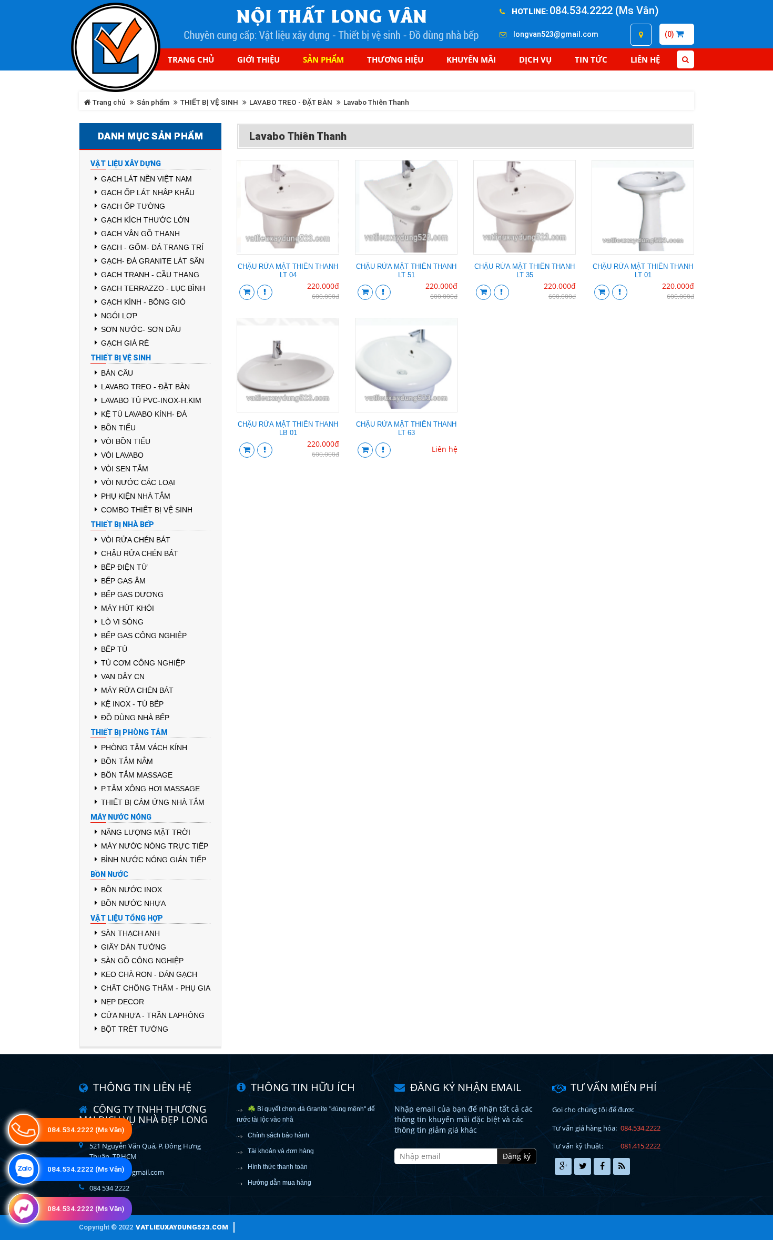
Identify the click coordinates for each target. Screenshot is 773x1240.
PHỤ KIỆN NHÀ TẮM (135, 496)
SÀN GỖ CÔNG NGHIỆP (142, 960)
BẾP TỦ (114, 649)
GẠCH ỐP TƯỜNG (133, 206)
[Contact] (641, 35)
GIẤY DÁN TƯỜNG (133, 947)
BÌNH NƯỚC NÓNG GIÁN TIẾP (153, 859)
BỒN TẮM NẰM (127, 761)
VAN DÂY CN (123, 676)
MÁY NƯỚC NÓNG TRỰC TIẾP (154, 846)
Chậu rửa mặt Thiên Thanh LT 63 (406, 428)
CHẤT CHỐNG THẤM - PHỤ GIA (155, 988)
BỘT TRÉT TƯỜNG (134, 1029)
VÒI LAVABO (122, 455)
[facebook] (602, 1166)
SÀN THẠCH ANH (130, 933)
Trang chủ (191, 59)
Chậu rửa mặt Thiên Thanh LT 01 (643, 271)
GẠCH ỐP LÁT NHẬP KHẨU (148, 192)
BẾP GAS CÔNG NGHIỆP (144, 635)
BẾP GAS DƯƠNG (132, 594)
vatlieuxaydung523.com (182, 1227)
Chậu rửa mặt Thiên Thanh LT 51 (406, 271)
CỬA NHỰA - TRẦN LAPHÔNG (153, 1015)
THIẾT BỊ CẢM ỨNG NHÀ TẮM (153, 802)
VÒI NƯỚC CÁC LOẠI (138, 482)
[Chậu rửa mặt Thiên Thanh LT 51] (406, 206)
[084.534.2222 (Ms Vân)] (23, 1169)
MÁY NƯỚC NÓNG (120, 817)
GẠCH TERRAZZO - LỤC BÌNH (153, 288)
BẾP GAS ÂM (123, 581)
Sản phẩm (153, 102)
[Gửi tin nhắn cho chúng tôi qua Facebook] (23, 1208)
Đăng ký (517, 1156)
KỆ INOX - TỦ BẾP (132, 704)
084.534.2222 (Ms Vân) (604, 10)
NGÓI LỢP (119, 315)
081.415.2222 (640, 1146)
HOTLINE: (530, 11)
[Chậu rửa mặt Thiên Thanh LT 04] (288, 206)
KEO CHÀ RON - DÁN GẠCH (149, 974)
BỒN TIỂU (118, 428)
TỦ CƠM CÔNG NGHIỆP (143, 663)
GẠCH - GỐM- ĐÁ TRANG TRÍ (152, 247)
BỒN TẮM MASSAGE (136, 775)
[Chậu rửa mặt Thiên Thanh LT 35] (524, 206)
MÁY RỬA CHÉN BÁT (137, 690)
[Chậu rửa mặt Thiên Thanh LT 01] (643, 206)
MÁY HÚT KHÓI (127, 608)
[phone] (23, 1129)
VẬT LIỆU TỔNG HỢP (126, 918)
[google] (563, 1166)
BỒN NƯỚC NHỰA (133, 903)
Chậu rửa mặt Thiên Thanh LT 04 (288, 271)
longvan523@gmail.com (555, 34)
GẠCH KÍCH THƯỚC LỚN (145, 220)
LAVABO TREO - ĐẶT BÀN (290, 102)
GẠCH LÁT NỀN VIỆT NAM (146, 179)
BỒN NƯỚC (109, 874)
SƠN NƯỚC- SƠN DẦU (141, 329)
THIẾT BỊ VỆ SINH (209, 102)
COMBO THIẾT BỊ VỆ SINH (146, 510)
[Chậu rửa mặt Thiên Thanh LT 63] (406, 364)
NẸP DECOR (122, 1001)
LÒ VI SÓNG (122, 622)
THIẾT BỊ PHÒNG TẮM (129, 732)
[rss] (621, 1166)
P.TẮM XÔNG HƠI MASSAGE (150, 788)
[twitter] (582, 1166)
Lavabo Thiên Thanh (376, 102)
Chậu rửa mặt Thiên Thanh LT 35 (524, 271)
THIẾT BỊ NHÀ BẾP (122, 524)
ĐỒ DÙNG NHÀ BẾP (135, 717)
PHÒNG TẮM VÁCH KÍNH (144, 747)
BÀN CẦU (117, 373)
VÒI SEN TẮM (124, 469)
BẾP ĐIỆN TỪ (124, 567)
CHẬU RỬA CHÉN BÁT (139, 553)
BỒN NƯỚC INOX (131, 889)
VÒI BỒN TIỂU (125, 441)
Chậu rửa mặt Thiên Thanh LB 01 (288, 428)
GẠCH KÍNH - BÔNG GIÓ (143, 302)
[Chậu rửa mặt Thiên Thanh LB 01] (288, 364)
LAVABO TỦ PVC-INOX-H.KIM (151, 400)
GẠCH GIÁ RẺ (125, 343)
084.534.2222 (640, 1128)
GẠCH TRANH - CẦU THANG (150, 274)
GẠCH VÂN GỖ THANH (140, 233)
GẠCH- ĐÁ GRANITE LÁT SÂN (152, 261)
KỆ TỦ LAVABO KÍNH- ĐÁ (144, 414)
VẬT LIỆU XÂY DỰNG (125, 163)
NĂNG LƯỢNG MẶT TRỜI (145, 832)
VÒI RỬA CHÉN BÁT (135, 540)
